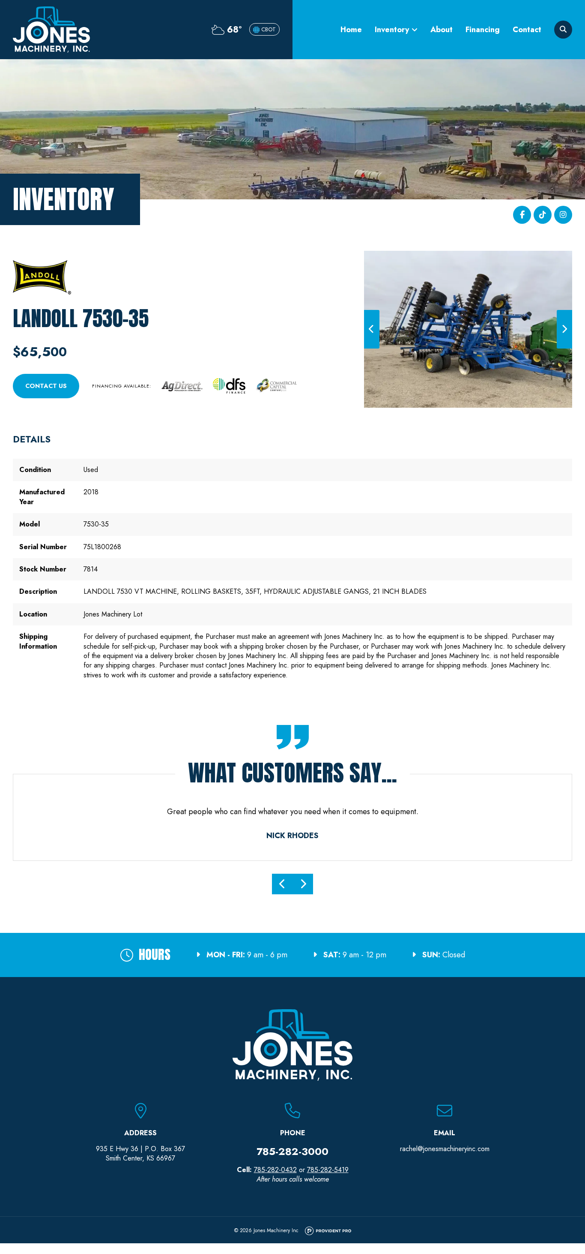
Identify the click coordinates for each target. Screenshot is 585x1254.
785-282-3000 (292, 1151)
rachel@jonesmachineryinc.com (444, 1149)
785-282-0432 (275, 1170)
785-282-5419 (328, 1170)
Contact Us (46, 386)
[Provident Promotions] (328, 1231)
